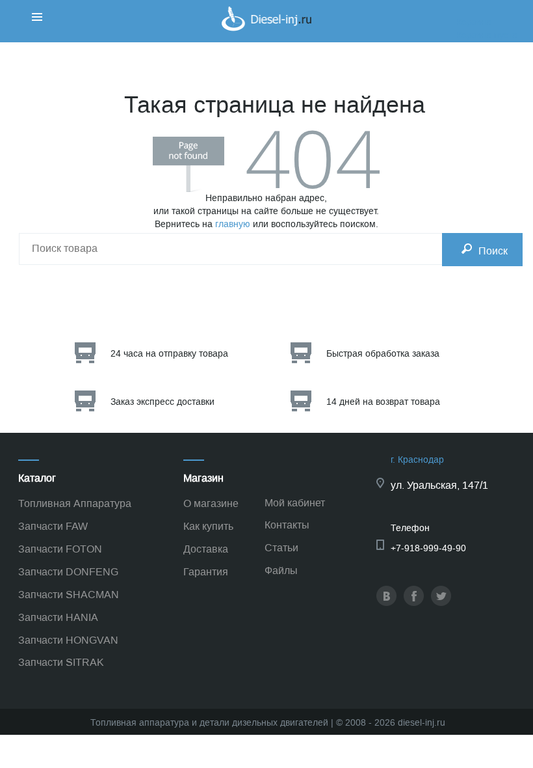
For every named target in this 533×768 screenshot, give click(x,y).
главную (232, 224)
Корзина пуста (486, 35)
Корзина (473, 22)
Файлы (281, 570)
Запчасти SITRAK (61, 662)
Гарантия (205, 572)
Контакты (287, 525)
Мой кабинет (295, 503)
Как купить (208, 526)
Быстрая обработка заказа (382, 354)
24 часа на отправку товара (169, 354)
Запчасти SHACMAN (68, 594)
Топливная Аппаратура (74, 503)
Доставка (205, 549)
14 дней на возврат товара (383, 402)
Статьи (281, 548)
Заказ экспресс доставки (162, 402)
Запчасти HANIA (58, 617)
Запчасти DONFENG (68, 572)
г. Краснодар (417, 460)
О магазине (211, 503)
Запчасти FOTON (60, 549)
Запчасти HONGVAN (68, 640)
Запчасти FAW (53, 526)
